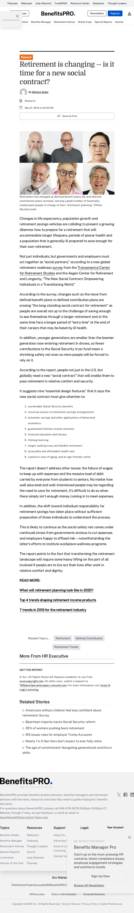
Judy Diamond (43, 3)
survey (58, 267)
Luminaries (7, 857)
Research (26, 57)
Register (115, 13)
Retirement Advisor (12, 846)
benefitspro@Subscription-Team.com (24, 817)
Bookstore (98, 3)
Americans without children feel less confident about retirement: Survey (61, 712)
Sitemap (32, 863)
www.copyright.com (31, 681)
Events (31, 851)
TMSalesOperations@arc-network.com (43, 685)
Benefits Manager (11, 840)
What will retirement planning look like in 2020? (56, 590)
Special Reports (10, 851)
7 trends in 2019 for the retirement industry (53, 610)
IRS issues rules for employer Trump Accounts (58, 734)
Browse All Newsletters (89, 885)
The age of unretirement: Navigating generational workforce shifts (67, 750)
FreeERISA (61, 3)
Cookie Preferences (111, 903)
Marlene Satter (40, 92)
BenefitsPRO (57, 885)
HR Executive (36, 894)
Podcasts (13, 3)
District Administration (63, 894)
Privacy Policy (90, 903)
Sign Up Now (100, 876)
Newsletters (97, 13)
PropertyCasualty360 (38, 885)
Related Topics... (39, 638)
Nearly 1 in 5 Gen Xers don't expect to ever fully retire (63, 741)
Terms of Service (71, 903)
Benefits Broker (10, 835)
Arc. (34, 903)
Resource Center (80, 3)
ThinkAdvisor (18, 885)
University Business (94, 894)
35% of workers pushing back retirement (54, 728)
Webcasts (26, 3)
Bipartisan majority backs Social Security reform (60, 722)
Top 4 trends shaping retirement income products (58, 600)
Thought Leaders (117, 3)
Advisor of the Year (12, 863)
